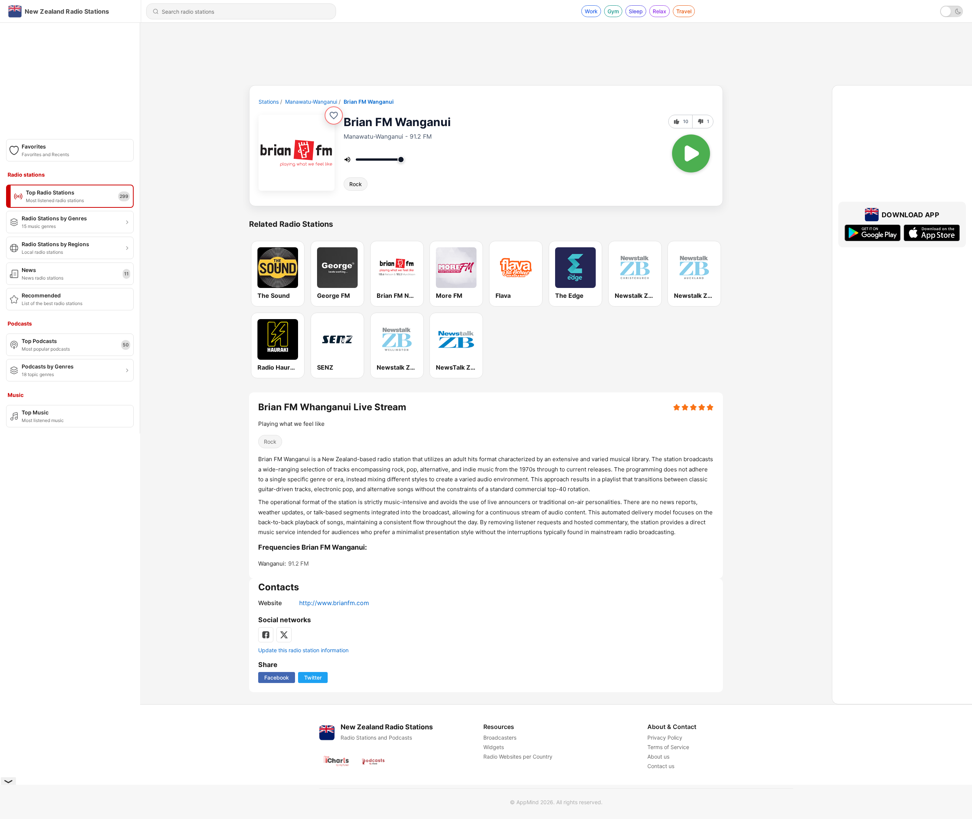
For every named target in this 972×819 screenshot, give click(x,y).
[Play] (691, 153)
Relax (659, 11)
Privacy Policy (664, 737)
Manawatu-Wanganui (311, 101)
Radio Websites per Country (517, 756)
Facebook (276, 677)
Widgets (493, 747)
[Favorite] (334, 115)
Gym (613, 11)
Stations (269, 101)
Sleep (636, 11)
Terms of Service (668, 747)
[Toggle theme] (951, 11)
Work (591, 11)
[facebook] (265, 634)
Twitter (313, 677)
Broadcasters (499, 737)
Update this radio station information (303, 650)
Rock (355, 184)
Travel (683, 11)
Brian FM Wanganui (369, 101)
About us (658, 756)
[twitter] (284, 634)
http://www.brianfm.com (334, 603)
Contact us (660, 766)
